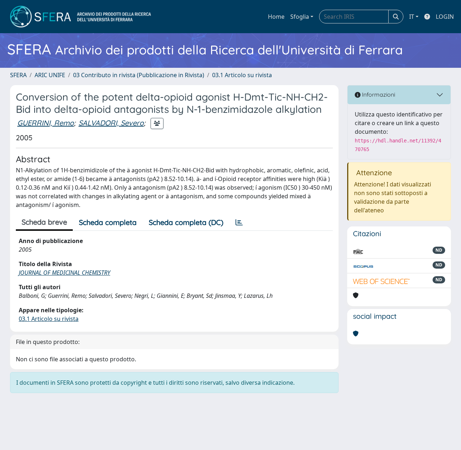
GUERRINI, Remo (45, 122)
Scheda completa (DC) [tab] (186, 222)
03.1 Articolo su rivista (242, 75)
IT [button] (411, 17)
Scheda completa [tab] (107, 222)
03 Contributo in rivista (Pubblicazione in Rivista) (138, 75)
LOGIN (445, 17)
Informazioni (378, 94)
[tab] (239, 222)
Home (276, 17)
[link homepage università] (80, 16)
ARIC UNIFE (50, 75)
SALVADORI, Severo (111, 122)
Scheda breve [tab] (44, 221)
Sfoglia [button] (299, 17)
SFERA (18, 75)
